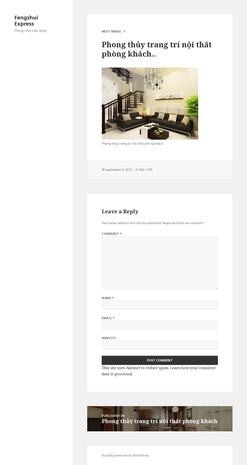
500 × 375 (145, 170)
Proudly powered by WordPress (125, 455)
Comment (112, 234)
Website (109, 338)
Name (108, 298)
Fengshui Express (26, 20)
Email (108, 318)
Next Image (111, 31)
